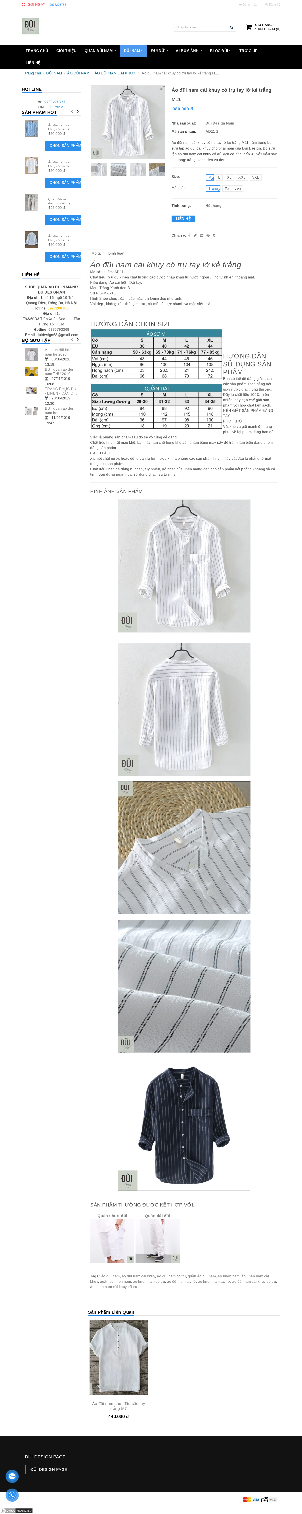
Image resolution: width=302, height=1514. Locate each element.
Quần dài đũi (157, 1216)
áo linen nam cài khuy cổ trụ (113, 1287)
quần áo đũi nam (202, 1276)
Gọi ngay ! (38, 4)
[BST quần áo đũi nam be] (31, 410)
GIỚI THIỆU (66, 51)
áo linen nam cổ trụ (149, 1281)
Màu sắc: (179, 188)
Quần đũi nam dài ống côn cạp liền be (60, 203)
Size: (176, 177)
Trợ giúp (248, 51)
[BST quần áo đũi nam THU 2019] (31, 371)
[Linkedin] (201, 235)
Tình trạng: (182, 206)
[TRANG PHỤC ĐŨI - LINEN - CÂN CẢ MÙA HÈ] (31, 390)
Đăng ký (275, 4)
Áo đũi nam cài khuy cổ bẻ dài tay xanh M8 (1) (60, 129)
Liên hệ (183, 219)
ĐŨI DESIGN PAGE (49, 1469)
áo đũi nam (110, 1276)
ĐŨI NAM (132, 51)
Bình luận (116, 253)
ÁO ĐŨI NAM (78, 73)
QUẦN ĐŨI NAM (99, 51)
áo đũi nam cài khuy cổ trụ (254, 1281)
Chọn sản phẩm (65, 146)
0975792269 (58, 329)
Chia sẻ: (179, 235)
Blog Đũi (219, 51)
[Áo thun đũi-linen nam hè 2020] (31, 354)
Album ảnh (188, 51)
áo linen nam (228, 1276)
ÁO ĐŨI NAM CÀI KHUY (115, 73)
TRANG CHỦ (37, 51)
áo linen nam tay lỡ (214, 1281)
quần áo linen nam (115, 1281)
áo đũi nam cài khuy (138, 1276)
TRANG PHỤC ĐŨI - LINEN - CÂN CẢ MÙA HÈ (61, 393)
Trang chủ (32, 73)
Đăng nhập (250, 4)
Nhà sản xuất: (184, 123)
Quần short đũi (112, 1216)
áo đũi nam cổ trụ (171, 1276)
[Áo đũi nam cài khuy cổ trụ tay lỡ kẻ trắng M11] (208, 235)
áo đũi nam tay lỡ (181, 1281)
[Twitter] (195, 235)
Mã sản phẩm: (184, 131)
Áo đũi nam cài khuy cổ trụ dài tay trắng (59, 166)
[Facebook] (189, 235)
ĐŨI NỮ (158, 51)
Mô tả (96, 253)
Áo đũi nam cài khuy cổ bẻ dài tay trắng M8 (59, 240)
